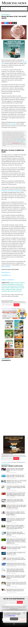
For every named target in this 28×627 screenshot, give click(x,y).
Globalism (21, 286)
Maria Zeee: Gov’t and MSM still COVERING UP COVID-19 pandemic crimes (16, 548)
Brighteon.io (19, 139)
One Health (12, 289)
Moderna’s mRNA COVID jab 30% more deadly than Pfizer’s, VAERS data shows (15, 476)
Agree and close (14, 618)
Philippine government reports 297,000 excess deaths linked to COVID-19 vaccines (16, 564)
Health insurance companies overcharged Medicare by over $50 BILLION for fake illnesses (16, 577)
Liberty (3, 289)
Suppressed (13, 291)
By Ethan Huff (13, 472)
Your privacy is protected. (6, 308)
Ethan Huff (11, 20)
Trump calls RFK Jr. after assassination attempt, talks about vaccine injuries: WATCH (15, 470)
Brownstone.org (5, 272)
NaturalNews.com (6, 275)
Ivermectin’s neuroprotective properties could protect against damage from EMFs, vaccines (15, 487)
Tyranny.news (6, 266)
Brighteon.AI (22, 141)
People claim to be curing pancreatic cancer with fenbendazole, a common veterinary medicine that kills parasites (15, 570)
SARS (8, 291)
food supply (10, 286)
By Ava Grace (14, 502)
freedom (15, 286)
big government (14, 282)
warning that (12, 124)
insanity (22, 287)
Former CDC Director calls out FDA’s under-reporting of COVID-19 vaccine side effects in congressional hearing (16, 507)
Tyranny (19, 291)
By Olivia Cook (14, 529)
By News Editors (14, 483)
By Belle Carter (14, 516)
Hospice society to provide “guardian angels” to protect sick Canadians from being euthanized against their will (15, 527)
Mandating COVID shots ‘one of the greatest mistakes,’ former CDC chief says (16, 481)
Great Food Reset (5, 287)
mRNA (7, 289)
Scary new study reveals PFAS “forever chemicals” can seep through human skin (15, 559)
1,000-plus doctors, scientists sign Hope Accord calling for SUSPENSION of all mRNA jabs (15, 520)
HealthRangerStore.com (16, 143)
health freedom (15, 287)
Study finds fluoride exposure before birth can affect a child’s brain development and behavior (16, 584)
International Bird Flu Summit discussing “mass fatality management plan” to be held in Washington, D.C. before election (15, 494)
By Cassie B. (14, 497)
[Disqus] (14, 380)
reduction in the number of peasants (11, 190)
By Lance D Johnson (15, 509)
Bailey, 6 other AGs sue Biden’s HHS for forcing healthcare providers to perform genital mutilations (15, 513)
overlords (4, 291)
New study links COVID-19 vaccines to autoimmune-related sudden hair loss (15, 590)
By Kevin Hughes (14, 550)
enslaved (17, 284)
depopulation (11, 284)
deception (4, 284)
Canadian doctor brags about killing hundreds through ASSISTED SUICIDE (14, 500)
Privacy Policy (11, 615)
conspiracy (22, 282)
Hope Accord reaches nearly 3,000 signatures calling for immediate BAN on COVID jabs (15, 534)
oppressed (19, 289)
